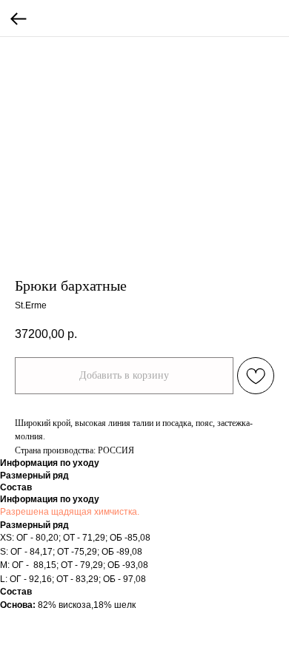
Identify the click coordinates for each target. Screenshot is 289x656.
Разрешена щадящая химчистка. (69, 512)
